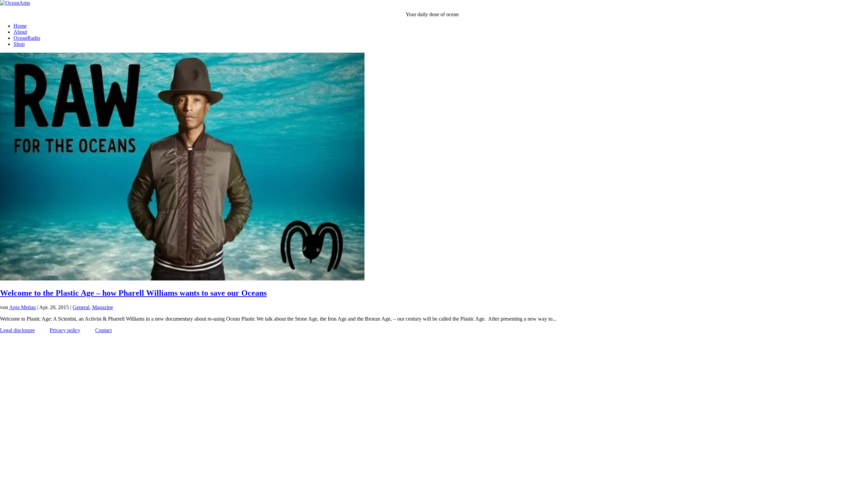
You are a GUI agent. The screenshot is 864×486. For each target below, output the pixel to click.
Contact (103, 330)
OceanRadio (27, 38)
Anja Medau (22, 307)
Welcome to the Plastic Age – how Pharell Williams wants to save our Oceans (133, 293)
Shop (19, 44)
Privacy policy (65, 330)
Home (20, 26)
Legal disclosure (17, 330)
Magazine (102, 307)
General (81, 307)
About (20, 32)
